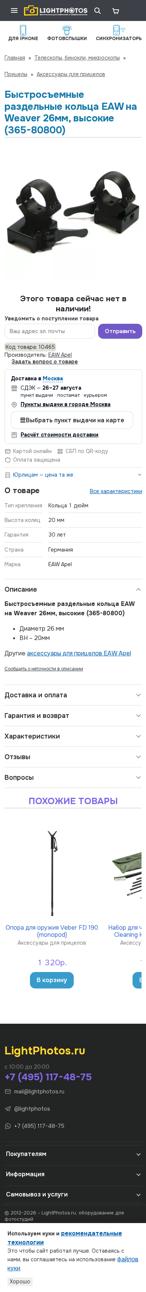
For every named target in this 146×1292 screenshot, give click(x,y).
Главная (14, 57)
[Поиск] (97, 10)
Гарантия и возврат (36, 716)
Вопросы (19, 777)
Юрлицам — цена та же (43, 474)
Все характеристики (116, 491)
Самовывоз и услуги (37, 1194)
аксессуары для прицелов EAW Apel (79, 653)
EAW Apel (60, 354)
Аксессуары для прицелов (71, 74)
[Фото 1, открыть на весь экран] (73, 213)
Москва (53, 378)
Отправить (120, 331)
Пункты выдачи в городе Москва (65, 404)
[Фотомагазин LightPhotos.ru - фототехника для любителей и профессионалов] (56, 10)
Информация (25, 1174)
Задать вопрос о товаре (45, 361)
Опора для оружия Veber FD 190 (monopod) (52, 931)
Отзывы (17, 757)
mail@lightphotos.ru (39, 1091)
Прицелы (15, 74)
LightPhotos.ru (44, 1051)
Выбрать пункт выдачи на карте (75, 420)
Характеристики (32, 736)
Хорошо (20, 1281)
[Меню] (14, 10)
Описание (20, 589)
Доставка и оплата (35, 695)
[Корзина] (115, 10)
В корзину (52, 980)
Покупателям (26, 1154)
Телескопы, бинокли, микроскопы (77, 57)
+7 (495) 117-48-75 (48, 1077)
